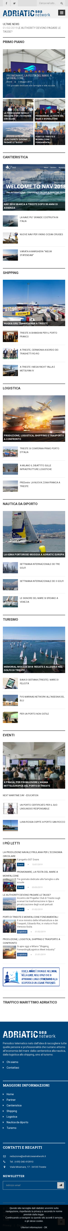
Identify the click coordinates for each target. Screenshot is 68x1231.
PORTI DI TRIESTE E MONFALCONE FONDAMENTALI (30, 917)
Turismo (10, 619)
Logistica (11, 388)
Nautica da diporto (20, 504)
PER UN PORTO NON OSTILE (34, 714)
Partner (11, 1099)
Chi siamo (12, 1062)
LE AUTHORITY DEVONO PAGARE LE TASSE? (27, 894)
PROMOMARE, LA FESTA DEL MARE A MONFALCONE (29, 77)
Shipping (11, 273)
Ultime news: (11, 24)
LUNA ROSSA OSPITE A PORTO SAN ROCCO (42, 822)
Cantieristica (15, 157)
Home (10, 1094)
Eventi (9, 82)
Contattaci (13, 1067)
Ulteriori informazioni (31, 1227)
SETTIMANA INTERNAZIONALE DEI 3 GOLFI (42, 581)
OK (45, 1227)
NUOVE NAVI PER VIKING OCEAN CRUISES (41, 234)
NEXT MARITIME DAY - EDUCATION (20, 795)
